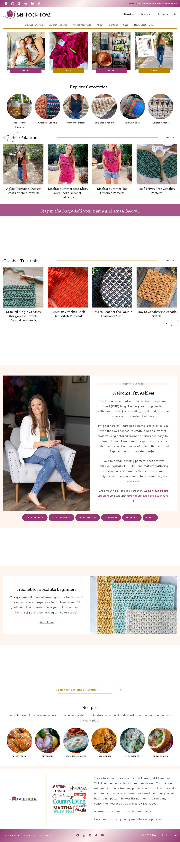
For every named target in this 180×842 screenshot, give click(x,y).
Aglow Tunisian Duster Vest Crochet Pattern (23, 191)
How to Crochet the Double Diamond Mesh (112, 314)
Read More (47, 622)
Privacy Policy (13, 835)
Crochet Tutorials (33, 25)
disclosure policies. (149, 819)
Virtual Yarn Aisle (81, 25)
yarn (71, 612)
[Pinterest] (19, 3)
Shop (126, 25)
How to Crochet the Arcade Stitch (157, 314)
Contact (113, 25)
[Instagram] (12, 3)
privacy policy (121, 819)
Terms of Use (122, 811)
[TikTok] (39, 3)
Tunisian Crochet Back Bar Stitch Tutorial (68, 314)
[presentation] (23, 164)
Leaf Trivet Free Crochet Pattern (156, 191)
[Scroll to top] (173, 831)
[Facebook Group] (32, 3)
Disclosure (29, 835)
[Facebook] (6, 3)
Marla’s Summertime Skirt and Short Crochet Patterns (68, 193)
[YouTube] (26, 3)
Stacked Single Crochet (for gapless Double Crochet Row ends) (23, 316)
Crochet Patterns (58, 25)
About (100, 25)
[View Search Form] (175, 14)
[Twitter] (96, 835)
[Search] (121, 690)
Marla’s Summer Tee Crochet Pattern (112, 191)
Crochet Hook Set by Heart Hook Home (157, 3)
